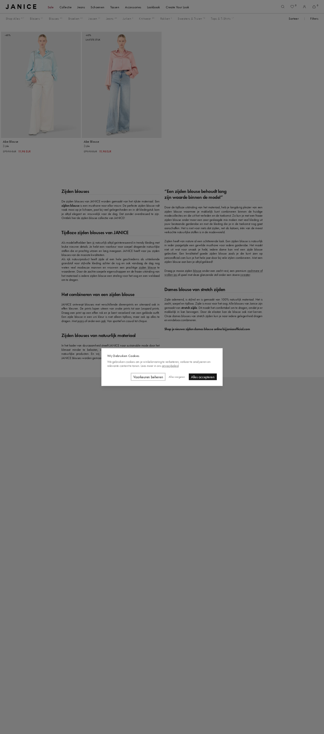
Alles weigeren (177, 376)
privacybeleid (170, 366)
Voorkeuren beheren (148, 376)
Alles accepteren (203, 376)
